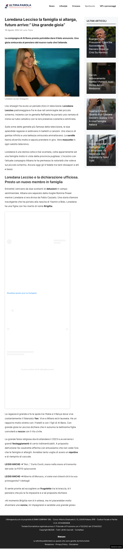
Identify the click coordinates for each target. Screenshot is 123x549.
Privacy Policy (62, 544)
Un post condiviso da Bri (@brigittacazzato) (37, 369)
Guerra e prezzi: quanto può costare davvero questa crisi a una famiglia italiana (101, 118)
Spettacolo (90, 6)
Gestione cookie (116, 547)
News (52, 6)
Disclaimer (73, 544)
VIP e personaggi (108, 6)
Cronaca (76, 6)
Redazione (49, 544)
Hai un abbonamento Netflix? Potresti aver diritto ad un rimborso (101, 82)
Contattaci (79, 530)
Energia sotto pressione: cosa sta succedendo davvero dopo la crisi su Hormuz (100, 46)
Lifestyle (63, 6)
